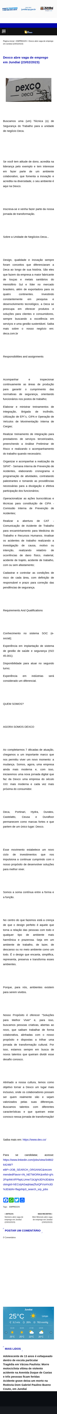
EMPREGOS (21, 41)
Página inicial (8, 41)
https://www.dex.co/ (34, 1139)
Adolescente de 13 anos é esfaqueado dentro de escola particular (27, 1358)
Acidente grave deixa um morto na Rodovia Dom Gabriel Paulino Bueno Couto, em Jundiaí (27, 1384)
